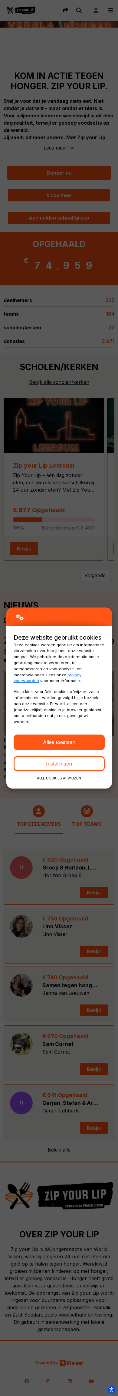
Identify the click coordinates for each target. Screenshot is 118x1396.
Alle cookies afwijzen (59, 778)
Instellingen (59, 764)
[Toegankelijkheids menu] (111, 1389)
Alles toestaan (59, 742)
